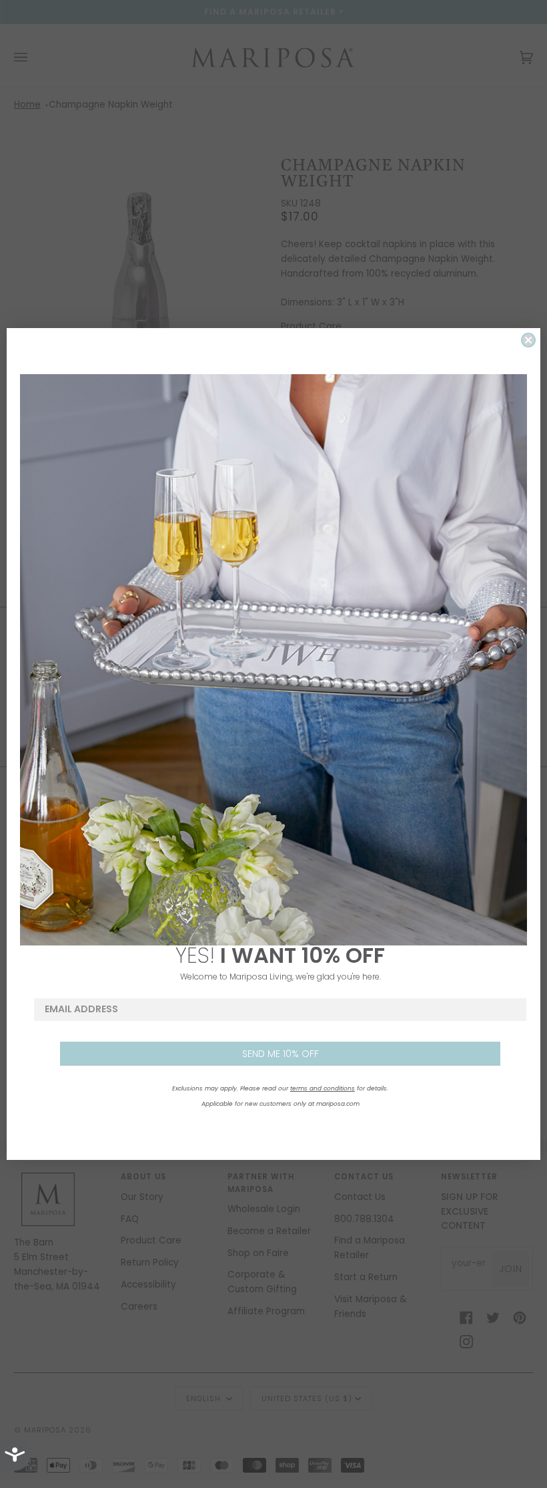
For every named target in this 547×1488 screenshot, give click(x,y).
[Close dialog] (528, 340)
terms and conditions (322, 1088)
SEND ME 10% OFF (280, 1053)
